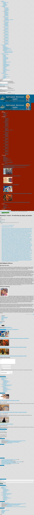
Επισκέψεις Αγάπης (5, 47)
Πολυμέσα (3, 203)
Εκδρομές (4, 46)
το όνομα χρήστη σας (10, 88)
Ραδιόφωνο (4, 77)
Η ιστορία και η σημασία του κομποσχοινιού (7, 462)
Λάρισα (4, 149)
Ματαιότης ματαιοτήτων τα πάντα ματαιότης (13, 442)
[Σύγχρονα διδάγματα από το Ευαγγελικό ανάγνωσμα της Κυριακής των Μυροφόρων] (7, 191)
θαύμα (2, 319)
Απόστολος (4, 62)
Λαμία (4, 146)
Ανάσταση (3, 316)
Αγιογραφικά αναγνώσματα (16, 165)
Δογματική (4, 56)
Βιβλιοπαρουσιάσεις (6, 54)
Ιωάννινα (4, 140)
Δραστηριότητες (4, 44)
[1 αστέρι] (1, 222)
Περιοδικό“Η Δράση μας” (5, 4)
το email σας (9, 87)
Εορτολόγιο (4, 61)
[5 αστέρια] (11, 222)
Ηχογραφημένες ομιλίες (6, 76)
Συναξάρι (4, 60)
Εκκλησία (4, 379)
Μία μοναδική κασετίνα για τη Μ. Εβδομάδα (11, 184)
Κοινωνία (4, 386)
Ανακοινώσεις (7, 7)
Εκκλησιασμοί (5, 157)
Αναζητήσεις (5, 495)
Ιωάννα (3, 440)
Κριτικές (4, 70)
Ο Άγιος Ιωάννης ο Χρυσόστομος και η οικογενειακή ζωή (9, 463)
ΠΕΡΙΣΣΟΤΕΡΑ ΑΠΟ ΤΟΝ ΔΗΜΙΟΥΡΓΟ (12, 329)
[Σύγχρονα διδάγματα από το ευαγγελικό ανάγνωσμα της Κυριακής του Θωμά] (7, 200)
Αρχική (3, 111)
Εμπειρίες (4, 3)
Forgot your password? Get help (4, 84)
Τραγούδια (4, 206)
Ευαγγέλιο (4, 63)
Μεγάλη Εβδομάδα (9, 166)
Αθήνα (4, 117)
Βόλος (4, 137)
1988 (33, 314)
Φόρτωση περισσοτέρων (3, 428)
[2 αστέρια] (3, 222)
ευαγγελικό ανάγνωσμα (5, 317)
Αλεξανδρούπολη (5, 134)
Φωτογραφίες (5, 73)
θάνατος (3, 318)
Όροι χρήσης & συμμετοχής (5, 510)
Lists (0, 481)
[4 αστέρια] (8, 222)
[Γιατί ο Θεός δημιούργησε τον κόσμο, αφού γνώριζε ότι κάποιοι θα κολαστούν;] (4, 410)
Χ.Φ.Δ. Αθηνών (7, 9)
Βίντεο (4, 75)
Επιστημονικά (5, 69)
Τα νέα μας (6, 8)
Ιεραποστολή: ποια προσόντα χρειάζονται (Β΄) (15, 441)
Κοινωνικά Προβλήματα (7, 389)
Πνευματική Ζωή (6, 490)
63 (0, 414)
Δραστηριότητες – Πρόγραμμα (9, 19)
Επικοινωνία (6, 18)
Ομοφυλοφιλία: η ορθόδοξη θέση (6, 460)
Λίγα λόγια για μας (5, 2)
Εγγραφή (3, 513)
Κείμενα (3, 53)
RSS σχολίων (3, 511)
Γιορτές (4, 45)
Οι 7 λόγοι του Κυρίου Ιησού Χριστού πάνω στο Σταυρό (9, 400)
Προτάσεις (6, 125)
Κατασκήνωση (7, 10)
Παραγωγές (4, 50)
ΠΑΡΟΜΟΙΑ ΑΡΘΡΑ (3, 329)
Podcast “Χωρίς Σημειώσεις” (9, 52)
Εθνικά (4, 68)
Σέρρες (4, 152)
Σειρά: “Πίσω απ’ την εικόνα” (9, 51)
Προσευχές (4, 59)
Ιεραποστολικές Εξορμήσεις (7, 48)
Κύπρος (4, 143)
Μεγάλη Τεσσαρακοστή (6, 65)
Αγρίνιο (4, 131)
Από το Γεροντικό (5, 58)
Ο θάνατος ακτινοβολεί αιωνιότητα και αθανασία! (11, 175)
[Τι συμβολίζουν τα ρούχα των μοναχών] (4, 422)
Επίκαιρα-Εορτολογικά (7, 385)
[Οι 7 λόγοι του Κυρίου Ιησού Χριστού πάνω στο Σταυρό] (4, 398)
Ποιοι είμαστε (3, 1)
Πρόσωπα (4, 72)
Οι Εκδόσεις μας (5, 163)
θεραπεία (3, 320)
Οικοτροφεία (5, 5)
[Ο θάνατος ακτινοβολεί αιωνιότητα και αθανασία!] (7, 174)
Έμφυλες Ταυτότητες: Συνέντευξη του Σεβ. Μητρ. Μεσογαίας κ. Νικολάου (11, 461)
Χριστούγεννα (5, 66)
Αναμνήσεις (6, 74)
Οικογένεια (4, 71)
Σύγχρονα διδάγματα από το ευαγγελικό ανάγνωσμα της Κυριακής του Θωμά (16, 202)
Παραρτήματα (3, 6)
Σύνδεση (3, 512)
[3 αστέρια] (6, 222)
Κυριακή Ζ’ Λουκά (11, 225)
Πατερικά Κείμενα (5, 57)
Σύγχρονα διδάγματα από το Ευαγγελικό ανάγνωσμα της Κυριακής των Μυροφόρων (17, 193)
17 (0, 402)
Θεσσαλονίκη (5, 11)
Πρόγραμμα (6, 14)
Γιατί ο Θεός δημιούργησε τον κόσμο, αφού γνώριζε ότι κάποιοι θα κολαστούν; (13, 412)
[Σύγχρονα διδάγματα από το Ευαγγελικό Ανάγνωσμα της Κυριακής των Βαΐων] (4, 354)
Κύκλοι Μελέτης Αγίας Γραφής (7, 160)
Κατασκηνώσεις (5, 49)
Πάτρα (4, 16)
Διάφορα (4, 55)
